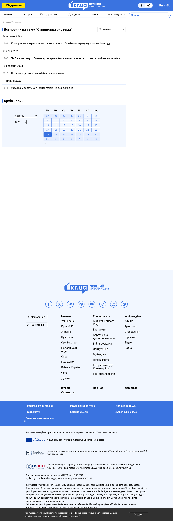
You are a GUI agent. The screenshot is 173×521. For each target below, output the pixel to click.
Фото (64, 372)
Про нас (94, 14)
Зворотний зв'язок (126, 412)
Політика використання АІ (39, 420)
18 (55, 130)
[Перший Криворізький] (87, 5)
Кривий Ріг (68, 326)
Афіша (129, 321)
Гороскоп (130, 337)
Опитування (100, 349)
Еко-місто (99, 329)
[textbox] (147, 15)
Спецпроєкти (48, 14)
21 (79, 130)
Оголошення (132, 331)
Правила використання (39, 405)
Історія (27, 14)
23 (96, 130)
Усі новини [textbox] (105, 29)
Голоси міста (101, 359)
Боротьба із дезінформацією (104, 336)
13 (72, 125)
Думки (65, 378)
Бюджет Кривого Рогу (103, 322)
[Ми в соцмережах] (48, 304)
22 (87, 130)
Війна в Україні (70, 367)
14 (79, 125)
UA (161, 5)
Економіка (67, 362)
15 (87, 125)
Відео (128, 342)
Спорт (65, 356)
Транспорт (131, 326)
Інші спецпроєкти (104, 373)
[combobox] (147, 15)
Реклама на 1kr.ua (125, 405)
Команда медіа (79, 412)
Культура (67, 337)
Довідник (74, 14)
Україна (66, 331)
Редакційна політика (82, 405)
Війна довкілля (102, 343)
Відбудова (99, 354)
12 (64, 125)
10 (47, 125)
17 (47, 130)
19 (64, 130)
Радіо (128, 348)
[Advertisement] (150, 122)
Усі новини (67, 321)
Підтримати (14, 5)
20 (72, 130)
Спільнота (67, 392)
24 (47, 134)
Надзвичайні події (69, 349)
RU (168, 5)
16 (96, 125)
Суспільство (68, 342)
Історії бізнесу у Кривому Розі (103, 367)
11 (55, 125)
